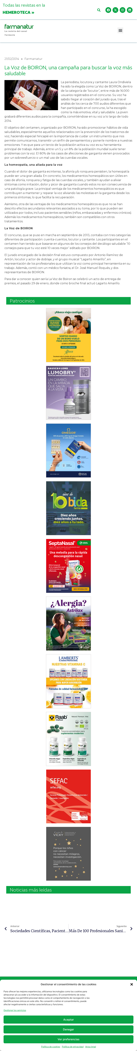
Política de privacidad (72, 1046)
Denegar (68, 1029)
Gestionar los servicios (15, 1010)
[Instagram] (122, 10)
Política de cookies (50, 1046)
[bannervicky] (68, 854)
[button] (131, 984)
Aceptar (68, 1019)
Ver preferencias (68, 1039)
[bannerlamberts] (68, 335)
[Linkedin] (130, 10)
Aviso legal (90, 1046)
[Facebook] (108, 10)
